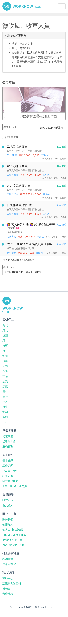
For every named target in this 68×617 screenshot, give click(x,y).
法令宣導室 (9, 564)
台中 (5, 350)
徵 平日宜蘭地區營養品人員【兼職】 (31, 244)
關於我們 (7, 519)
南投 (5, 396)
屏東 (5, 386)
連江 (5, 422)
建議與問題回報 (11, 583)
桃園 (5, 335)
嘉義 (5, 381)
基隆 (5, 371)
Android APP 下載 (13, 545)
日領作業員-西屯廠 (19, 205)
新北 (5, 330)
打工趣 (21, 6)
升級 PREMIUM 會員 (14, 486)
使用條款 (7, 524)
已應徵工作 (9, 441)
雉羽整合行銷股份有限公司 (20, 248)
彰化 (5, 356)
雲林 (5, 391)
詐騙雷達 (7, 559)
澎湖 (5, 412)
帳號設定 (7, 500)
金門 (5, 417)
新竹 (5, 340)
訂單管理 (7, 476)
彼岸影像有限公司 (16, 232)
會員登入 (7, 505)
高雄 (5, 366)
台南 (5, 361)
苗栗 (5, 345)
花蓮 (5, 401)
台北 (5, 325)
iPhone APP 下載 (12, 539)
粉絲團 (6, 588)
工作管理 (7, 465)
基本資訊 (7, 460)
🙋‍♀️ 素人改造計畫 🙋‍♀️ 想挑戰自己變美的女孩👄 (31, 226)
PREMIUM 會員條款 (14, 534)
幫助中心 (7, 578)
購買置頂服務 (10, 481)
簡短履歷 (7, 436)
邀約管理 (7, 446)
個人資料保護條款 (13, 529)
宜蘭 (5, 376)
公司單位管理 (10, 470)
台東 (5, 406)
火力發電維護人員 (19, 185)
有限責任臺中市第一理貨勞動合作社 (25, 150)
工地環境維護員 (17, 146)
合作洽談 (7, 593)
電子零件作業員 (17, 166)
